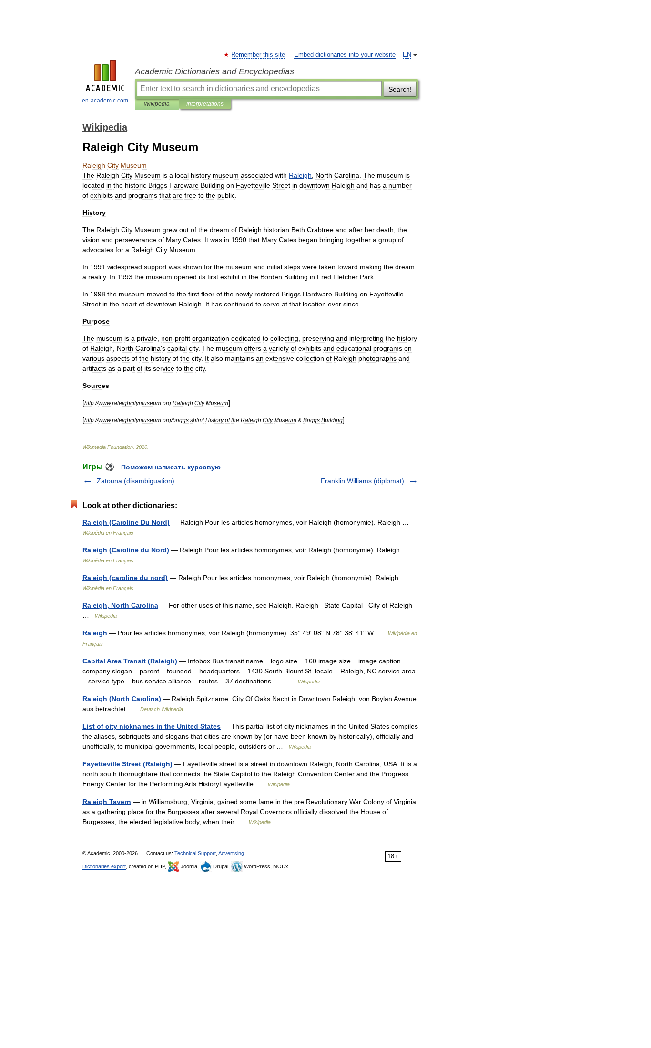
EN (407, 54)
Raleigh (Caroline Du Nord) (126, 522)
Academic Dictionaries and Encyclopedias (214, 71)
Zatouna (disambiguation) (135, 481)
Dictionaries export (104, 866)
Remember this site (258, 54)
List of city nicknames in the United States (151, 726)
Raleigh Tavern (106, 801)
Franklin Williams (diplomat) (362, 481)
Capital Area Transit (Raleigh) (129, 661)
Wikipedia (157, 104)
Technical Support (195, 853)
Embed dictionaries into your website (345, 54)
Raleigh (94, 633)
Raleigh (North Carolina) (121, 698)
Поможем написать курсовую (171, 467)
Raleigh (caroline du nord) (125, 577)
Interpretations (205, 104)
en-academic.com (105, 100)
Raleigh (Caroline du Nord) (125, 550)
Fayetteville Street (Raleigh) (127, 764)
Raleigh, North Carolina (120, 605)
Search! (400, 89)
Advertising (231, 853)
